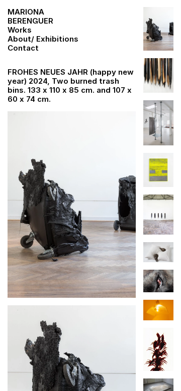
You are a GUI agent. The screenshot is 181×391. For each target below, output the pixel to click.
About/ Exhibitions (43, 39)
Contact (23, 48)
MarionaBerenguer (30, 16)
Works (20, 30)
